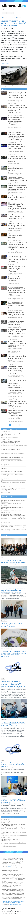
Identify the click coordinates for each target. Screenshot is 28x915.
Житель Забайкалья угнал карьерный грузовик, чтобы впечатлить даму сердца (17, 187)
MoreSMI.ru (6, 906)
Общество (13, 17)
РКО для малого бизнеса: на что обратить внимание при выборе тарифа (13, 480)
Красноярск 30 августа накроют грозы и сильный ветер (14, 821)
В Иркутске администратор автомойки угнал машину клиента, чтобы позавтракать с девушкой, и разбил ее (17, 246)
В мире (11, 16)
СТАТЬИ (5, 535)
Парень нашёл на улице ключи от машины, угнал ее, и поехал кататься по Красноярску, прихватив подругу (16, 290)
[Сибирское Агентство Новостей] (14, 5)
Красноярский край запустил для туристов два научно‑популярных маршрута (12, 764)
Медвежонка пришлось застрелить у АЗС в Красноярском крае (11, 840)
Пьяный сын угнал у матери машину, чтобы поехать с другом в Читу (17, 197)
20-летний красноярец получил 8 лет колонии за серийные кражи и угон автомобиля (17, 344)
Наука (2, 678)
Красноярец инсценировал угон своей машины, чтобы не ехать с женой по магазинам (17, 159)
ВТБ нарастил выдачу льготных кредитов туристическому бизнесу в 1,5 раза (10, 442)
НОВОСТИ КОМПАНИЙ (10, 429)
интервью (3, 586)
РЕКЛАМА (19, 851)
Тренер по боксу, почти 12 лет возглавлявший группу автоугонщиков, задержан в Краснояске (17, 258)
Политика (5, 17)
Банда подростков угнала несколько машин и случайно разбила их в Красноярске (17, 269)
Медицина (4, 719)
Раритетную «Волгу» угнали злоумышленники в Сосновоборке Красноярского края (17, 412)
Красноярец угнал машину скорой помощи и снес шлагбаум (17, 168)
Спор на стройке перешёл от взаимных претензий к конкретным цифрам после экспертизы (13, 562)
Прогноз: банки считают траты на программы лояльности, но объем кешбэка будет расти (11, 472)
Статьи (4, 13)
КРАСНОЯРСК (10, 1)
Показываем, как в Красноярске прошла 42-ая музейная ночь (12, 508)
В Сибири (5, 16)
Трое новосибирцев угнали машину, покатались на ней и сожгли (17, 403)
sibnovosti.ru (9, 866)
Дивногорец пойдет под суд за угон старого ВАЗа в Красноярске (17, 278)
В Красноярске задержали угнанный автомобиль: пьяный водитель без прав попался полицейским (17, 94)
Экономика (20, 17)
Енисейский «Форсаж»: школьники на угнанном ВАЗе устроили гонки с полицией (16, 147)
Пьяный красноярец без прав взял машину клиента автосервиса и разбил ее (17, 216)
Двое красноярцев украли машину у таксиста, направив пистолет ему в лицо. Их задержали (17, 332)
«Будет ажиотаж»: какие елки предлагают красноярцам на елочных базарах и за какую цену (13, 515)
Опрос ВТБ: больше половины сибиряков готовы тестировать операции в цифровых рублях (12, 458)
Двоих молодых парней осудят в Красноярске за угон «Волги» (16, 314)
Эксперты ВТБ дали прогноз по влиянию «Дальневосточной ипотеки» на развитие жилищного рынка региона (14, 451)
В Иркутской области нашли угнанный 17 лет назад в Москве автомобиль (17, 178)
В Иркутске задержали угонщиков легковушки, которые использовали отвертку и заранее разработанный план (16, 136)
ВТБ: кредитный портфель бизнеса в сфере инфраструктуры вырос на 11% (11, 433)
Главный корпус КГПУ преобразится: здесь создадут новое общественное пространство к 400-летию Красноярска (13, 467)
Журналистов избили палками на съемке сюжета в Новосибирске (13, 501)
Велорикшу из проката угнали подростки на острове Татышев (16, 322)
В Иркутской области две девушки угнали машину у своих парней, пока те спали (17, 357)
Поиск (23, 10)
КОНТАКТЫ (9, 851)
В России (17, 16)
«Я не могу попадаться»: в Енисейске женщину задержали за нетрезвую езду (16, 304)
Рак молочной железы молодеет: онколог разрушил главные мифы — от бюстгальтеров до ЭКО (13, 723)
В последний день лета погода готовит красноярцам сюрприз (13, 833)
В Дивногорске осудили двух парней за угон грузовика (16, 235)
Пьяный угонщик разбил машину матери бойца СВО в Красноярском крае (13, 23)
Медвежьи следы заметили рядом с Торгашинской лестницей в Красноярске (13, 825)
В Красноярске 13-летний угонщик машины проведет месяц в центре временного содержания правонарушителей (17, 109)
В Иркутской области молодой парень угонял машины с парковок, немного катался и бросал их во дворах (17, 370)
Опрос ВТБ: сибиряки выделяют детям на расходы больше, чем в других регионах (13, 488)
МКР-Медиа (10, 13)
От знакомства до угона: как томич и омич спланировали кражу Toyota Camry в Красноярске (16, 121)
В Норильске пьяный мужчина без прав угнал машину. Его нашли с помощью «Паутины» (16, 226)
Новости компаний (6, 648)
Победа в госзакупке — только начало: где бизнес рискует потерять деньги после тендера (14, 624)
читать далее (5, 63)
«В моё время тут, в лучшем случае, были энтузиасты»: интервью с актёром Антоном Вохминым (13, 590)
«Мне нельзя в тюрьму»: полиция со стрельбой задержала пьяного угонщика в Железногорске (17, 205)
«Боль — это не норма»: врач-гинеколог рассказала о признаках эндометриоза (13, 800)
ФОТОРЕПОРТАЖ (8, 496)
